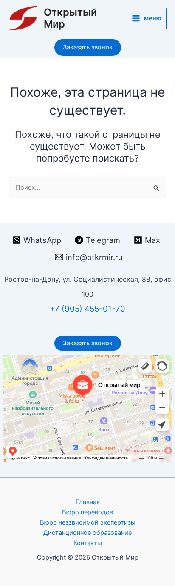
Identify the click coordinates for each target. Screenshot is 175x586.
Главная (88, 502)
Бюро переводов (87, 512)
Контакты (87, 543)
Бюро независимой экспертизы (87, 522)
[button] (87, 47)
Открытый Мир (70, 18)
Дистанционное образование (87, 533)
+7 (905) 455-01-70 (87, 309)
